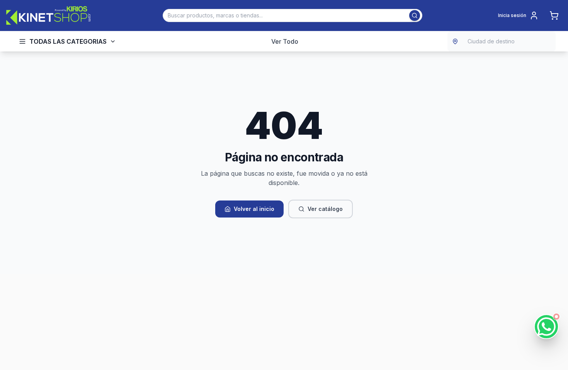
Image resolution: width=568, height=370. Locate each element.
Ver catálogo (325, 209)
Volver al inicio (254, 209)
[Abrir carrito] (554, 15)
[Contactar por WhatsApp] (546, 326)
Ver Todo (284, 41)
